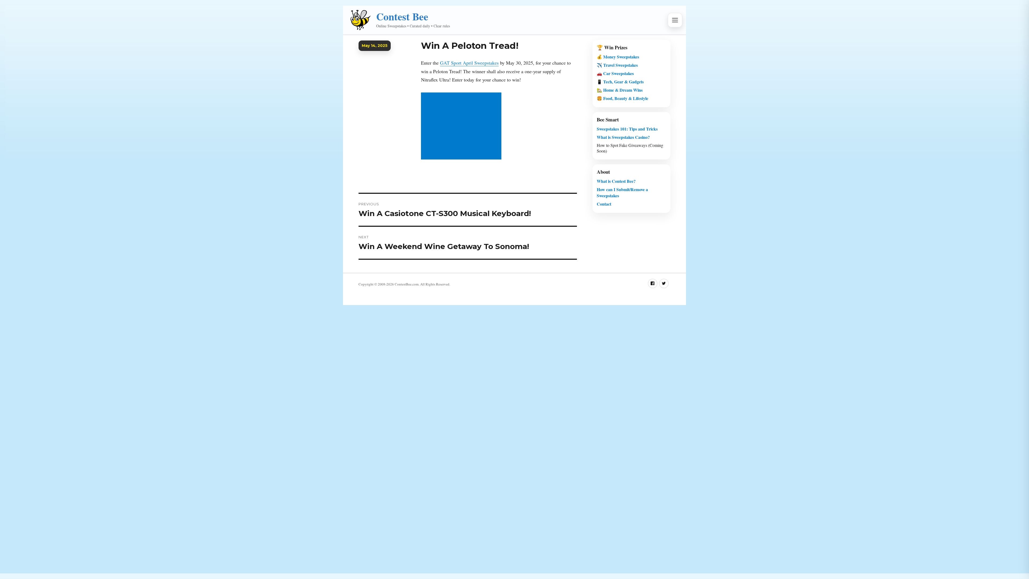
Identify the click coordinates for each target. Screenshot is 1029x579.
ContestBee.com (407, 284)
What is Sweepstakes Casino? (623, 137)
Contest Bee (402, 16)
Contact (604, 204)
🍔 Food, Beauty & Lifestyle (622, 98)
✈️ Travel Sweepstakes (617, 65)
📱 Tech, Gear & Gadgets (620, 82)
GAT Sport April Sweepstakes (469, 63)
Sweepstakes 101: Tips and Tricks (627, 129)
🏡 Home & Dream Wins (620, 90)
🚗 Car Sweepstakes (615, 73)
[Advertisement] (462, 126)
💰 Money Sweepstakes (618, 57)
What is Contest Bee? (616, 181)
